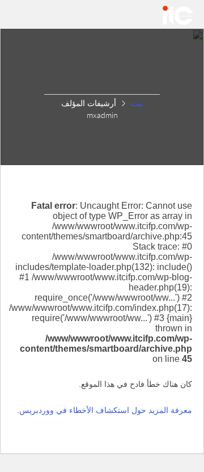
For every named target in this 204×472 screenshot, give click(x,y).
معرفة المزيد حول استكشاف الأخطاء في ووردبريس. (104, 410)
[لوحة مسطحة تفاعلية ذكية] (178, 15)
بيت (137, 103)
